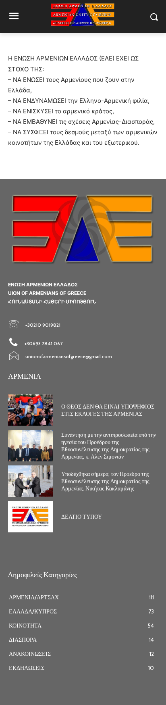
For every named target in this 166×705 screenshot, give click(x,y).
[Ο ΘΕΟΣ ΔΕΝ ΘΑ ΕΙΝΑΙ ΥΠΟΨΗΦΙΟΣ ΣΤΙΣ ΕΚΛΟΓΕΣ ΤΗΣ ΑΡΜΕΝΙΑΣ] (30, 410)
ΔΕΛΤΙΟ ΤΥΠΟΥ (81, 516)
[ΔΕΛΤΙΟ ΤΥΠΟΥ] (30, 516)
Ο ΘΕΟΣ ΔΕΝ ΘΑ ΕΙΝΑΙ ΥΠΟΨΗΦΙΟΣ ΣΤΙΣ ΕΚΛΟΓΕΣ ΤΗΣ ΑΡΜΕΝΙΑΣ (107, 410)
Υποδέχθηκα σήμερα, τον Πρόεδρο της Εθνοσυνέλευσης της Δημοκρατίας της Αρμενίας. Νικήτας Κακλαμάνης (105, 481)
